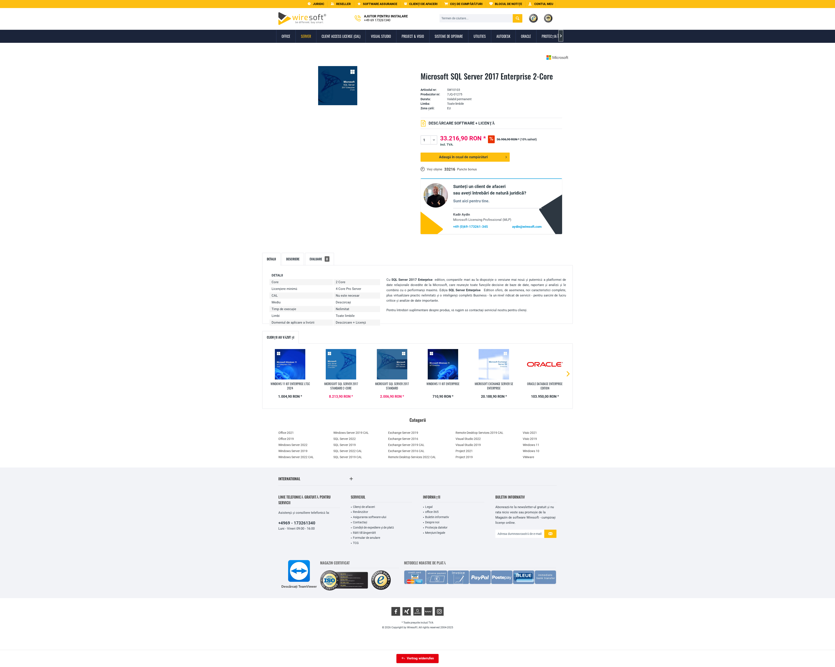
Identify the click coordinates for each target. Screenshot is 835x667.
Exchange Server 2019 (403, 432)
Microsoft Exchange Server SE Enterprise (494, 386)
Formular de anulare (366, 537)
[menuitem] (463, 4)
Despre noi (432, 522)
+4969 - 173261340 (296, 523)
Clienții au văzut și (280, 337)
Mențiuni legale (435, 532)
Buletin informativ (437, 517)
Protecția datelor (436, 527)
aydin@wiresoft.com (527, 227)
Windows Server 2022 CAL (296, 457)
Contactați (360, 522)
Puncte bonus (467, 169)
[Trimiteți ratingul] (491, 83)
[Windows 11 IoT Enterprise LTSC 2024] (290, 364)
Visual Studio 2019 (468, 445)
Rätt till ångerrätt (364, 532)
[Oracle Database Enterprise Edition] (545, 364)
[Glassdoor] (417, 611)
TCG (356, 543)
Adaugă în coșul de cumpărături (463, 157)
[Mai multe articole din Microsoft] (557, 57)
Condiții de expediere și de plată (373, 527)
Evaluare (319, 259)
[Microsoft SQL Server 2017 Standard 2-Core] (341, 364)
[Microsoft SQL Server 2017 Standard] (392, 364)
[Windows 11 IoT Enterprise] (443, 364)
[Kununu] (428, 611)
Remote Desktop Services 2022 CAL (412, 457)
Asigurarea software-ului (369, 517)
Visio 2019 (530, 439)
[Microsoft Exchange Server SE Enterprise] (494, 364)
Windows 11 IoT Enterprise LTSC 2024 (290, 386)
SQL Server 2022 (344, 439)
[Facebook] (395, 611)
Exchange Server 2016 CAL (406, 451)
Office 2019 (286, 439)
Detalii (271, 259)
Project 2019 (464, 457)
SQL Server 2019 (344, 445)
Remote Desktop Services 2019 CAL (479, 432)
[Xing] (406, 611)
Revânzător (360, 512)
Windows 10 (531, 451)
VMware (528, 457)
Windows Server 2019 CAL (351, 432)
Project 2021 (464, 451)
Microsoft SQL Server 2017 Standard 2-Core (341, 386)
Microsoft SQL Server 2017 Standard (392, 386)
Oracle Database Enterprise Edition (545, 386)
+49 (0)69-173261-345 (470, 227)
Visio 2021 (530, 432)
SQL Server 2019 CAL (347, 457)
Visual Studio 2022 (468, 439)
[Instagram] (439, 611)
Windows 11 (531, 445)
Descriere (292, 259)
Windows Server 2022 (292, 445)
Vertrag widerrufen (420, 658)
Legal (429, 507)
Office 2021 (286, 432)
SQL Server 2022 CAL (347, 451)
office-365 (432, 512)
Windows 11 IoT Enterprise (442, 384)
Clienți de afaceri (364, 507)
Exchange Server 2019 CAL (406, 445)
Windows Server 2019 (292, 451)
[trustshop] (381, 580)
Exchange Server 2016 (403, 439)
